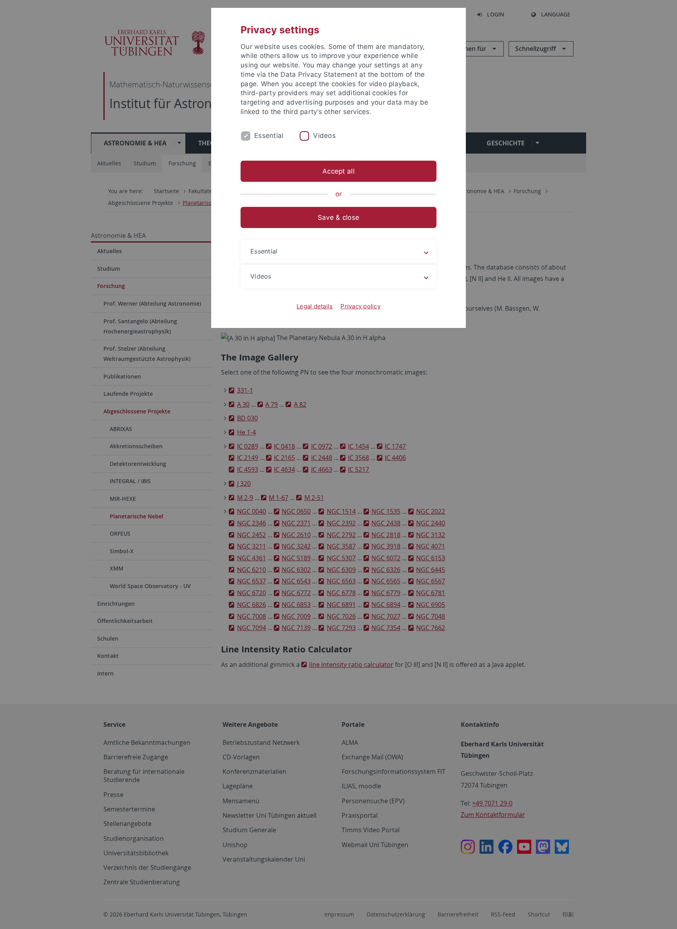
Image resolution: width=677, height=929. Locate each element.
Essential (268, 135)
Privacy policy (360, 306)
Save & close (338, 217)
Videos (324, 135)
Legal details (315, 306)
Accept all (338, 171)
